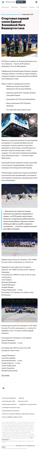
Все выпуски (5, 7)
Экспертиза (23, 7)
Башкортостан (16, 14)
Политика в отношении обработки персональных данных (18, 414)
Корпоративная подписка (9, 404)
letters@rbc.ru (6, 439)
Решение (31, 7)
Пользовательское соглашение (10, 410)
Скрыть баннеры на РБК (8, 401)
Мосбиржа (19, 445)
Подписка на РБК (23, 401)
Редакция (21, 398)
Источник (5, 375)
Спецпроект (14, 7)
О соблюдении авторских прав (11, 407)
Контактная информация (9, 398)
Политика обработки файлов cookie (12, 417)
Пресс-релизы (6, 14)
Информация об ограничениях (28, 404)
